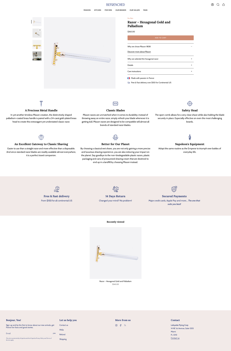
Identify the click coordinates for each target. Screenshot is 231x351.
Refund (62, 334)
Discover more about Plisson (139, 52)
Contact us (63, 325)
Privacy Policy (40, 338)
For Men (130, 18)
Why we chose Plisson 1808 (139, 46)
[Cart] (223, 5)
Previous (44, 53)
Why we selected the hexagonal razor (143, 59)
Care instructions (134, 71)
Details (130, 65)
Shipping (63, 339)
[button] (87, 10)
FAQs (61, 330)
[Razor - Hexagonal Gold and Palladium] (115, 253)
